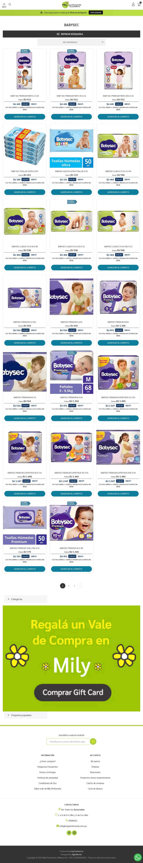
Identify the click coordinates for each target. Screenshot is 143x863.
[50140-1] (25, 523)
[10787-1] (25, 447)
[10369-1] (71, 447)
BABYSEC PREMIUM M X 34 (25, 397)
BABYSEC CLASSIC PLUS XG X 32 (71, 246)
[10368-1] (118, 447)
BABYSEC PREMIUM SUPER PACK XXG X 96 (118, 472)
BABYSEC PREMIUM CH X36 (24, 322)
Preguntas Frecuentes (48, 766)
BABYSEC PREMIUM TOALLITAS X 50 (25, 548)
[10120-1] (25, 372)
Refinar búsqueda (72, 34)
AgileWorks (77, 854)
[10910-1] (25, 70)
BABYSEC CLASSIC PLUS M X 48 (25, 246)
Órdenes (95, 766)
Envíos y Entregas (48, 772)
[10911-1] (71, 70)
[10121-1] (71, 296)
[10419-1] (118, 221)
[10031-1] (71, 372)
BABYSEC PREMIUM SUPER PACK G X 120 (118, 397)
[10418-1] (118, 146)
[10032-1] (118, 296)
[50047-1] (71, 146)
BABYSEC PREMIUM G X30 (71, 322)
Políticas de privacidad (48, 777)
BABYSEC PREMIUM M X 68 (71, 397)
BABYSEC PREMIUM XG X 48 (71, 548)
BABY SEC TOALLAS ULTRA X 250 (24, 171)
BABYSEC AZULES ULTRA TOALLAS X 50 (71, 171)
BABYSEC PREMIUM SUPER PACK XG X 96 (71, 472)
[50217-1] (25, 146)
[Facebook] (69, 832)
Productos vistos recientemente (95, 777)
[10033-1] (71, 523)
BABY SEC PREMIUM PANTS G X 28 (25, 95)
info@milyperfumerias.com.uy (73, 826)
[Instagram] (74, 832)
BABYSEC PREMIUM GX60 (118, 322)
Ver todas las (72, 809)
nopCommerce (76, 851)
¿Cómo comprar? (48, 761)
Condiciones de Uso (48, 783)
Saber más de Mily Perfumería (47, 788)
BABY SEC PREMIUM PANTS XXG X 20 (118, 95)
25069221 (72, 820)
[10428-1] (71, 221)
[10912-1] (118, 70)
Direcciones (95, 772)
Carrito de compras (95, 783)
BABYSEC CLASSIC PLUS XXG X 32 (118, 246)
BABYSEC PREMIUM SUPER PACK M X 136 (25, 472)
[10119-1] (25, 296)
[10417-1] (25, 221)
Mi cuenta (95, 761)
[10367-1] (118, 372)
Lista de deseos (95, 788)
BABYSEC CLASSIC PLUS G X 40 (118, 171)
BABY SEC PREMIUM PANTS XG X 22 (71, 95)
